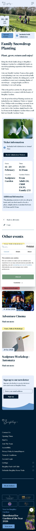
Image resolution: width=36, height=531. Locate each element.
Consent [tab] (6, 251)
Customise (17, 282)
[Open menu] (32, 3)
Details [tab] (18, 251)
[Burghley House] (7, 3)
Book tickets (9, 486)
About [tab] (29, 251)
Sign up (11, 396)
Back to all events (13, 220)
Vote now (8, 526)
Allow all (18, 277)
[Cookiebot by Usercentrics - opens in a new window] (26, 247)
